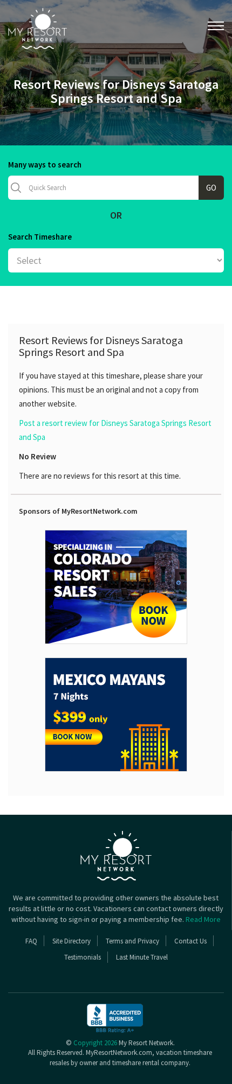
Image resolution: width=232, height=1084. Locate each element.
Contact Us (190, 941)
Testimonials (82, 957)
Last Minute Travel (142, 957)
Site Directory (71, 941)
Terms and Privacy (132, 941)
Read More (203, 919)
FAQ (31, 941)
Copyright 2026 (95, 1042)
